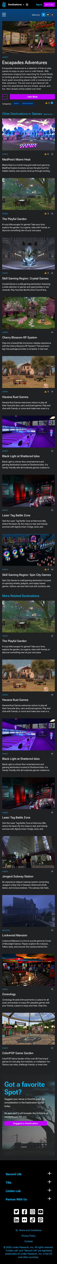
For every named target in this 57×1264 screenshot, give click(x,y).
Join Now (32, 96)
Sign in (39, 4)
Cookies (28, 1241)
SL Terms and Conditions (29, 1230)
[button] (17, 5)
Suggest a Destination (25, 1123)
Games (5, 57)
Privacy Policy (28, 1235)
